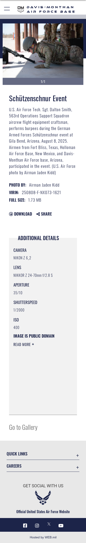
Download (22, 214)
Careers (14, 466)
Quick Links (17, 453)
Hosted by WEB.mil (43, 537)
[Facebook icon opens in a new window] (25, 525)
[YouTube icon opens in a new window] (61, 525)
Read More (22, 344)
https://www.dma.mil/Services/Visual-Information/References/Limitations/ (40, 406)
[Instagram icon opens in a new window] (37, 525)
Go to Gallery (23, 427)
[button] (7, 9)
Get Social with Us (43, 485)
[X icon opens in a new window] (49, 524)
